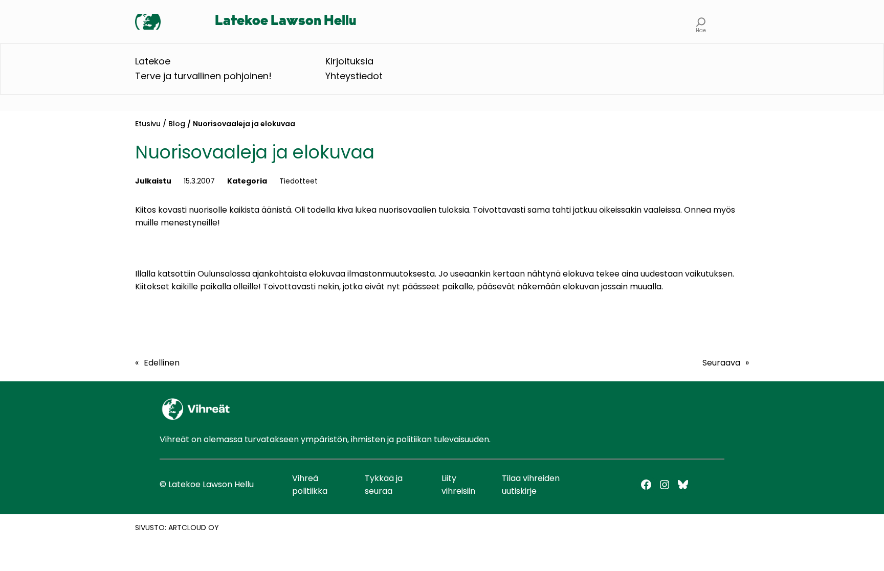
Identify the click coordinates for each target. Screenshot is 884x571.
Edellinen (162, 363)
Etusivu (148, 124)
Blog (176, 124)
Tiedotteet (298, 181)
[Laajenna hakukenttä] (701, 22)
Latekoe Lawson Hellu (286, 21)
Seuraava (721, 363)
